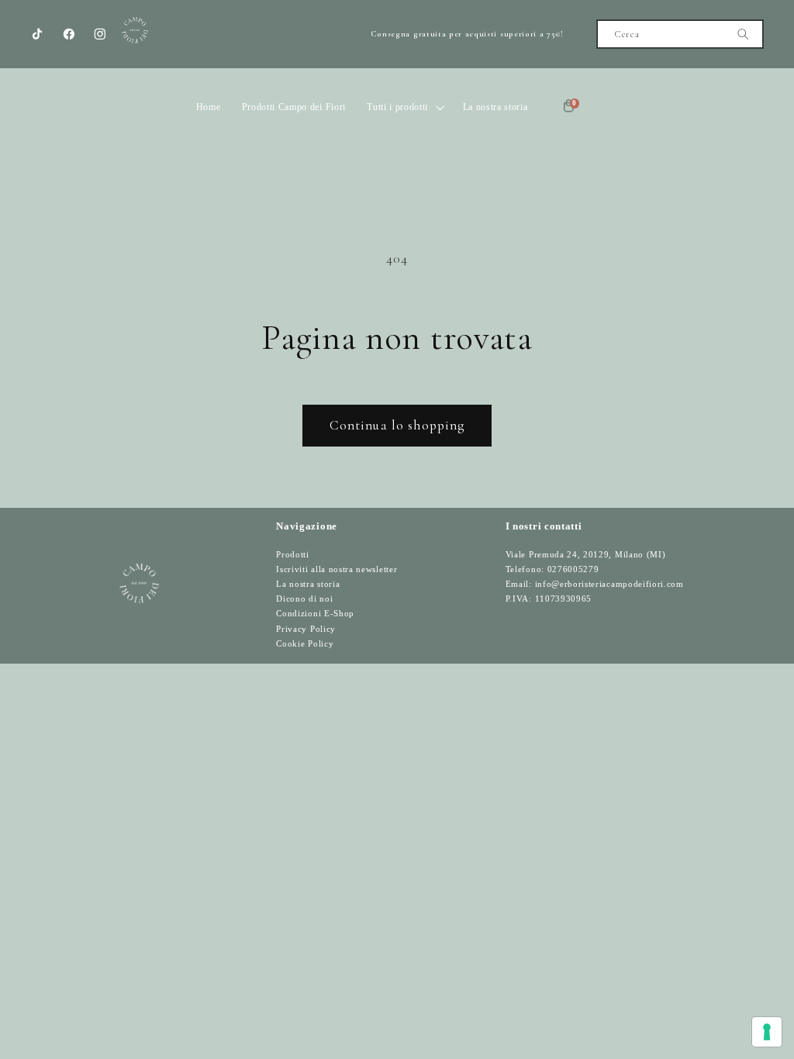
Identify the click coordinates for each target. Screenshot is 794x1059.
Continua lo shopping (397, 425)
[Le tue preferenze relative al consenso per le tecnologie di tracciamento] (767, 1032)
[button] (404, 107)
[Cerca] (743, 34)
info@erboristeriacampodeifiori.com (609, 584)
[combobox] (679, 34)
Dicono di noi (304, 599)
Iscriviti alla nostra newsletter (336, 569)
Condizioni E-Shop (315, 613)
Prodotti (292, 554)
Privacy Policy (306, 629)
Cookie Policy (304, 644)
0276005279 (573, 569)
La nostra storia (308, 584)
